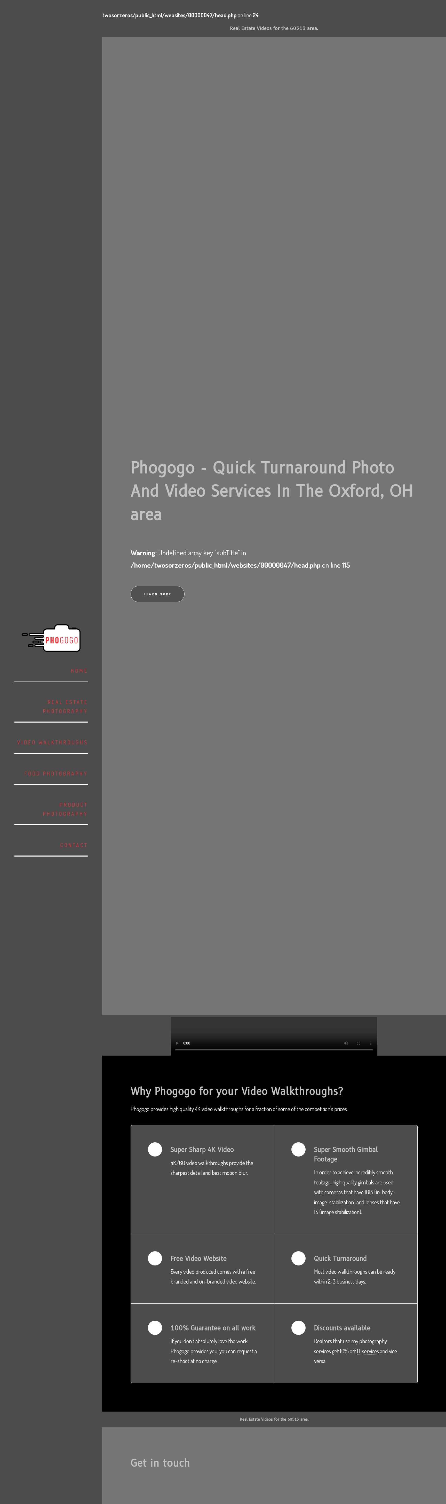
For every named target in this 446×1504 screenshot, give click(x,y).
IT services (368, 1351)
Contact (74, 845)
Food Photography (56, 773)
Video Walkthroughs (52, 742)
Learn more (158, 594)
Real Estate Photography (65, 706)
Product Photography (65, 809)
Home (79, 671)
